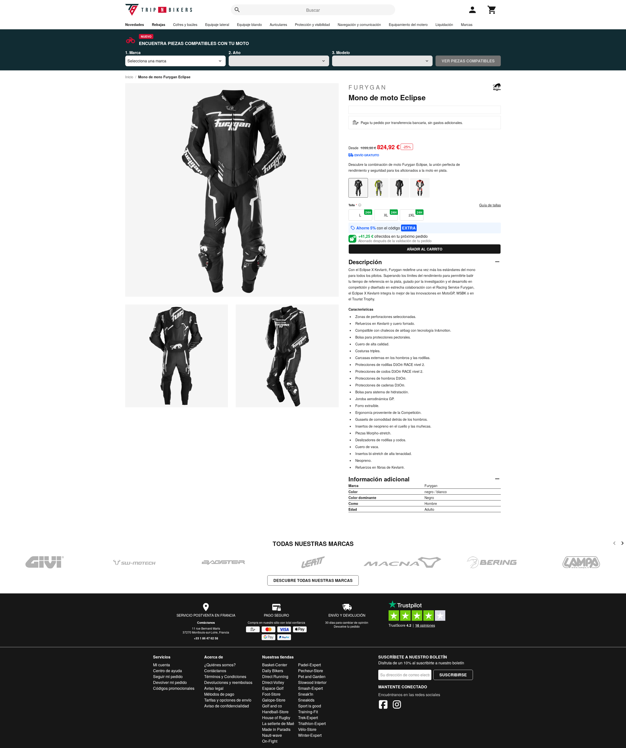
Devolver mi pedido (170, 682)
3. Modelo (341, 52)
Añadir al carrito (424, 249)
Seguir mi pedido (168, 676)
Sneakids (306, 700)
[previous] (614, 544)
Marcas (466, 24)
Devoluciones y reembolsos (228, 682)
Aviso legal (214, 688)
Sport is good (309, 706)
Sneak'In (305, 694)
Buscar (313, 10)
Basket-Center (274, 665)
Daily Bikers (272, 670)
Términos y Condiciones (225, 676)
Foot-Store (271, 694)
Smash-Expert (310, 688)
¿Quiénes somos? (220, 665)
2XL (415, 213)
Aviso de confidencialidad (226, 706)
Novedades (134, 24)
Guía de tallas (490, 205)
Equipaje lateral (217, 24)
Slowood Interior (312, 682)
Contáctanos (206, 622)
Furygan (367, 87)
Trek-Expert (308, 717)
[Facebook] (383, 705)
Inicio (129, 76)
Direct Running (275, 676)
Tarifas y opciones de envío (227, 700)
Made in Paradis (276, 729)
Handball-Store (275, 711)
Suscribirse (453, 675)
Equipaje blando (249, 24)
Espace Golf (272, 688)
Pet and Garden (311, 676)
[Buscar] (237, 9)
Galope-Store (273, 700)
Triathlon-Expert (312, 723)
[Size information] (359, 205)
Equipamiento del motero (408, 24)
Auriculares (278, 24)
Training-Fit (308, 711)
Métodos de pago (219, 694)
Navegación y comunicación (359, 24)
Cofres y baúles (185, 24)
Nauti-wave (272, 735)
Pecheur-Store (310, 670)
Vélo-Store (307, 729)
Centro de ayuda (167, 670)
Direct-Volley (273, 682)
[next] (622, 544)
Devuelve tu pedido (347, 626)
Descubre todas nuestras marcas (313, 580)
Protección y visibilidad (312, 24)
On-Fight (269, 741)
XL (390, 213)
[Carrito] (492, 10)
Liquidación (444, 24)
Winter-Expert (310, 735)
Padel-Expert (309, 665)
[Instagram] (397, 705)
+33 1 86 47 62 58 (206, 638)
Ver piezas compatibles (468, 61)
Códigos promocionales (173, 688)
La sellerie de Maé (278, 723)
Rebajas (158, 24)
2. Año (235, 52)
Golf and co (272, 706)
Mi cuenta (161, 665)
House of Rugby (276, 717)
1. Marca (133, 52)
